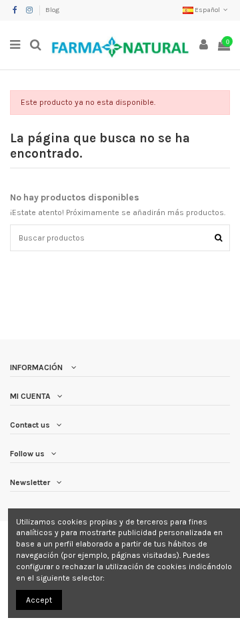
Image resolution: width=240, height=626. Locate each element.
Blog (52, 10)
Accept (39, 600)
